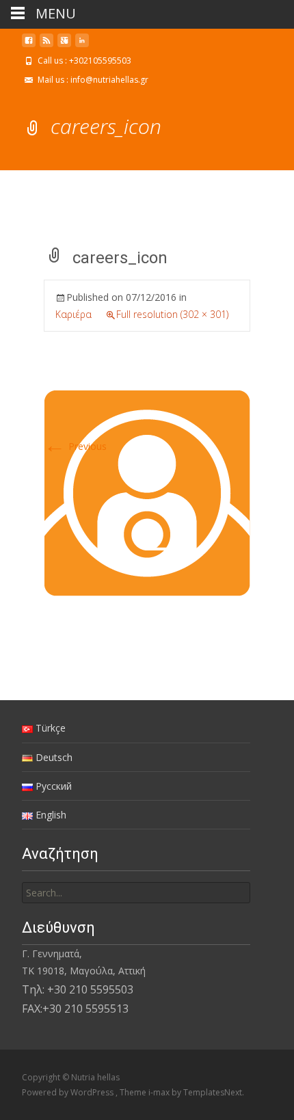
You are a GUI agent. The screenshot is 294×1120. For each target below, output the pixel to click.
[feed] (46, 45)
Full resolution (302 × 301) (172, 314)
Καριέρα (73, 314)
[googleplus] (64, 45)
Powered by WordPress (69, 1092)
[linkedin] (82, 45)
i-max (160, 1092)
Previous (75, 446)
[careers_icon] (147, 492)
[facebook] (29, 45)
